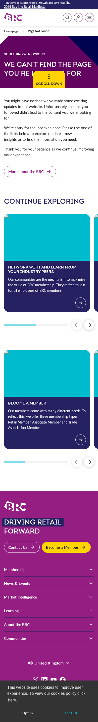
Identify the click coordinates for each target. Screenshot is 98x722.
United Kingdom (49, 663)
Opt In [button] (27, 713)
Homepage (11, 31)
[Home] (13, 17)
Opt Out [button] (70, 713)
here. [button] (12, 700)
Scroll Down (49, 84)
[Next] (89, 325)
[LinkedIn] (44, 680)
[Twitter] (35, 680)
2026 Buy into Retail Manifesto (24, 6)
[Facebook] (63, 680)
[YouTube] (54, 680)
